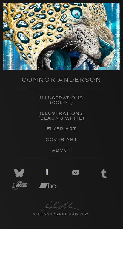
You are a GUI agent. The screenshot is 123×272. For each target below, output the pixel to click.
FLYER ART (61, 128)
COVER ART (61, 139)
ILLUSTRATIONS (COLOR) (61, 100)
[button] (10, 36)
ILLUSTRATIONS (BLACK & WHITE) (61, 115)
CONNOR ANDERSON (62, 79)
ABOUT (61, 150)
